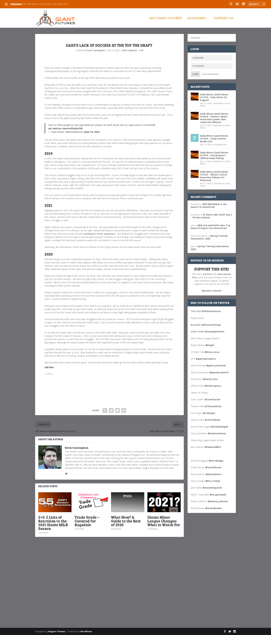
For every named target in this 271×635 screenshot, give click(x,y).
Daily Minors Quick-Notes (215, 104)
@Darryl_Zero (210, 379)
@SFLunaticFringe (211, 324)
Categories (196, 18)
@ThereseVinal (213, 406)
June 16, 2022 (92, 131)
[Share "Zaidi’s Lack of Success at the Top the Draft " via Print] (124, 410)
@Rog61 (209, 345)
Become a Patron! (211, 290)
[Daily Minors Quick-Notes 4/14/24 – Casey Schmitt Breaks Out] (195, 138)
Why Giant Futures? (165, 18)
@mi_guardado (218, 494)
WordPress (86, 631)
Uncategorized (220, 144)
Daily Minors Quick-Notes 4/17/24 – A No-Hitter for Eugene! (214, 97)
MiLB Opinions (129, 50)
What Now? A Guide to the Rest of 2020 (126, 521)
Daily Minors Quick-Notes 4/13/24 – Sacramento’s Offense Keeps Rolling (214, 155)
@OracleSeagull (219, 426)
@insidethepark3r (212, 487)
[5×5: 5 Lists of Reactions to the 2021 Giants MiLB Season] (55, 502)
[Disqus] (109, 585)
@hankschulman (217, 433)
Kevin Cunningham (96, 50)
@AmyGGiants (213, 474)
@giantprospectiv (219, 372)
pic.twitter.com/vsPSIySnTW (65, 128)
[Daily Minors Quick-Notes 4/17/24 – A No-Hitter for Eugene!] (195, 96)
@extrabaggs (216, 460)
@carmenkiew (212, 419)
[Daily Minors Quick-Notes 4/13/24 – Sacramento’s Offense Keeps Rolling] (195, 155)
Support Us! (224, 18)
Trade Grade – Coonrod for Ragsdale (87, 521)
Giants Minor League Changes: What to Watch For (163, 521)
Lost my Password (210, 74)
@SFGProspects (213, 385)
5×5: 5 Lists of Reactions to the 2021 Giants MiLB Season (53, 523)
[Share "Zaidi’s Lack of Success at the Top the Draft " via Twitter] (111, 410)
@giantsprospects (206, 358)
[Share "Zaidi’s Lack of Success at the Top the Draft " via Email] (117, 410)
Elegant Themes (56, 631)
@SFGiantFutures (211, 311)
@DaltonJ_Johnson (218, 501)
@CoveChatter (213, 399)
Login (195, 74)
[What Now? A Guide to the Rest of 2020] (127, 502)
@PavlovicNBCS (213, 447)
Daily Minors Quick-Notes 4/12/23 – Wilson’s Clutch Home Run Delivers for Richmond (214, 176)
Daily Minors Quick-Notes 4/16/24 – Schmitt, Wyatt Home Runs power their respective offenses (214, 118)
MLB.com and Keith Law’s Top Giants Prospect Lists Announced (210, 227)
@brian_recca (212, 352)
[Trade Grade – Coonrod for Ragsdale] (91, 502)
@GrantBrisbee (213, 508)
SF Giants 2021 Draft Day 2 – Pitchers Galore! (211, 216)
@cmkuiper (209, 413)
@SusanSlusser (213, 467)
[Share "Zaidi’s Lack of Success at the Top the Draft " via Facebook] (105, 410)
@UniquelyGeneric (214, 331)
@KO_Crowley (212, 480)
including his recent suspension (99, 233)
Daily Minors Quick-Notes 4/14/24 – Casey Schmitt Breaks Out (214, 138)
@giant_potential (216, 365)
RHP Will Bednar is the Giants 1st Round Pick (45, 4)
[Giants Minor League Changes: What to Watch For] (164, 502)
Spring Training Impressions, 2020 (209, 237)
